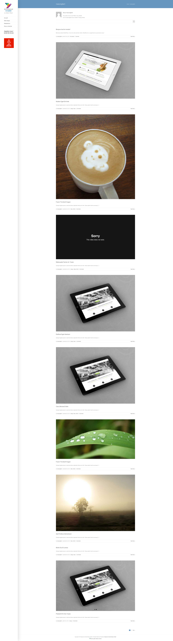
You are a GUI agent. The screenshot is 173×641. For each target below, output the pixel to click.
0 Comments (75, 620)
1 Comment (77, 36)
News (74, 108)
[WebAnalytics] (95, 638)
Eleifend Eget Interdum (63, 334)
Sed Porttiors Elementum (64, 534)
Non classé (72, 36)
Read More (132, 36)
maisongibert (59, 36)
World (74, 209)
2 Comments (78, 108)
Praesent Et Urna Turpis (63, 614)
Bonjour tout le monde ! (63, 29)
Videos (75, 269)
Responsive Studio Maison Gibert (110, 636)
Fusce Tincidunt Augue (63, 202)
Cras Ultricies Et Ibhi (62, 406)
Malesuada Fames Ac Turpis (65, 262)
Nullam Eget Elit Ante (62, 101)
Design (72, 108)
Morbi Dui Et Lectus (62, 547)
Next (133, 630)
